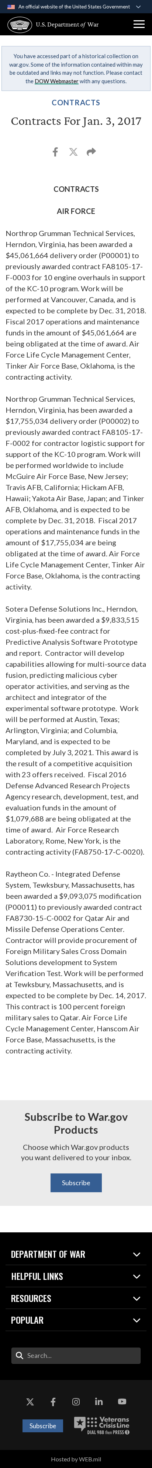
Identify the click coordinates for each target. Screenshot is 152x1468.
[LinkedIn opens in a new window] (99, 1402)
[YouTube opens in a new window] (122, 1402)
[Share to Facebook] (55, 154)
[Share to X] (74, 154)
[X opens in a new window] (30, 1402)
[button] (139, 24)
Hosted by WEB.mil (76, 1458)
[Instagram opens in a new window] (76, 1402)
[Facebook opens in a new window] (53, 1402)
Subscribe (76, 1183)
